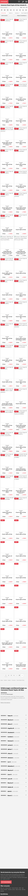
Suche (23, 1)
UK (27, 7)
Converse (13, 680)
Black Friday (18, 889)
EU (21, 7)
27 (19, 675)
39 (7, 10)
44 (23, 10)
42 (16, 10)
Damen (9, 680)
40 (10, 10)
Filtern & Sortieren (21, 15)
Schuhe (5, 680)
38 (4, 10)
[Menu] (26, 1)
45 (26, 10)
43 (20, 10)
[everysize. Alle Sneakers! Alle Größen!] (4, 1)
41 (13, 10)
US (24, 7)
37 (1, 10)
